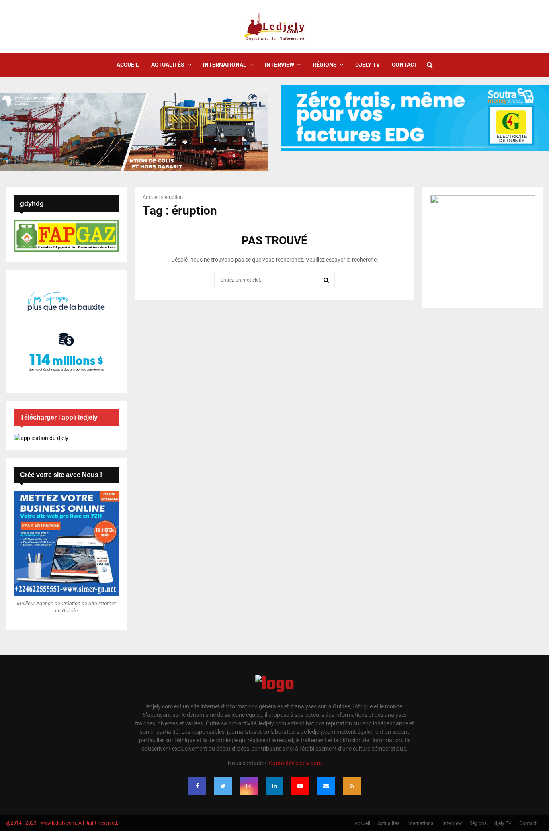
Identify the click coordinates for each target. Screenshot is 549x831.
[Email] (326, 786)
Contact (405, 64)
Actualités (167, 64)
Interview (279, 64)
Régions (325, 64)
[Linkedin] (274, 786)
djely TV (367, 64)
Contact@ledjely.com (295, 763)
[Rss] (352, 786)
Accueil (128, 64)
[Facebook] (197, 786)
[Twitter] (223, 786)
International (224, 64)
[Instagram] (249, 786)
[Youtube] (300, 786)
